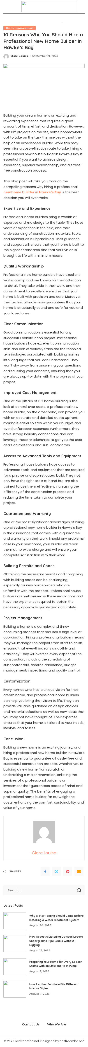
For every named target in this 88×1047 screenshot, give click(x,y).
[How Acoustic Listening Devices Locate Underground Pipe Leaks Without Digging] (14, 943)
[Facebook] (45, 871)
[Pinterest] (67, 871)
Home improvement (19, 28)
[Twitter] (56, 871)
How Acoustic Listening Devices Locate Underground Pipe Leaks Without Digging (56, 941)
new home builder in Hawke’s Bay (32, 192)
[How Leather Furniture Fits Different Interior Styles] (14, 989)
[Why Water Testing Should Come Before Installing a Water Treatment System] (14, 920)
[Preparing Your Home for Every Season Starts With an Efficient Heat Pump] (14, 966)
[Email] (78, 871)
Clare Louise (19, 55)
